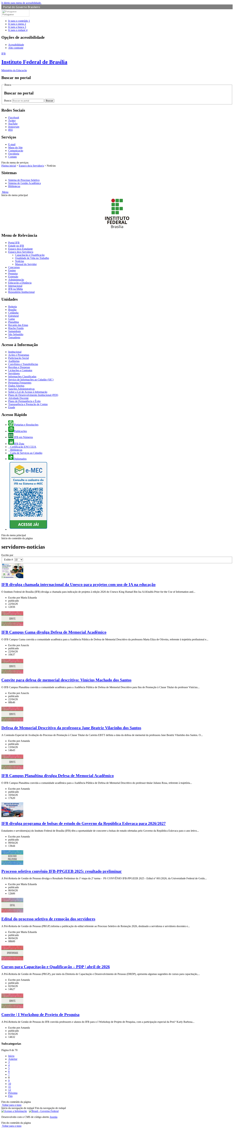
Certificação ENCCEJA (23, 446)
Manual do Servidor (26, 264)
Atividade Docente (18, 398)
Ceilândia (13, 312)
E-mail (11, 144)
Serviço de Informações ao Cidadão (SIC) (30, 379)
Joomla (53, 1116)
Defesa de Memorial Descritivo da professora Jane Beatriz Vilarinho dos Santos (71, 728)
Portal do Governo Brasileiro (21, 7)
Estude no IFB (16, 245)
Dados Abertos (16, 385)
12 (9, 1089)
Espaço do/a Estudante (20, 248)
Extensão (13, 276)
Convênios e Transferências (23, 364)
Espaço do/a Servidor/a (31, 165)
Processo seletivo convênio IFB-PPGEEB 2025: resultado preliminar (61, 871)
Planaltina (13, 322)
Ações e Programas (18, 354)
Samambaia (14, 331)
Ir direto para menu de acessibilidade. (21, 2)
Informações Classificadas (22, 376)
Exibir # (9, 559)
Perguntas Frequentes (19, 382)
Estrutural (13, 315)
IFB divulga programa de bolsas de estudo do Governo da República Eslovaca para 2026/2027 (83, 823)
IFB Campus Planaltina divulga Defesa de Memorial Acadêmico (57, 775)
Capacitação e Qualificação (30, 255)
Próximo (12, 1092)
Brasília (12, 309)
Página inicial (8, 165)
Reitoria (12, 306)
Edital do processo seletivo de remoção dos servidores (48, 919)
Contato (12, 156)
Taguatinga (14, 337)
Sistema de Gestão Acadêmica (24, 183)
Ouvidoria (13, 153)
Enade (11, 407)
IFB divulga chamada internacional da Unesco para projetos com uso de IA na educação (78, 584)
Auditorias (14, 361)
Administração (16, 279)
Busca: (8, 100)
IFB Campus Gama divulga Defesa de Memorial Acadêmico (53, 632)
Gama (11, 318)
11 (9, 1086)
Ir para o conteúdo (19, 20)
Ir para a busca (17, 27)
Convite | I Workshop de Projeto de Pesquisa (40, 1014)
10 (9, 1083)
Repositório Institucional (21, 292)
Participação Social (18, 358)
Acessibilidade (16, 44)
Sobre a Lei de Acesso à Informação (27, 391)
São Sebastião (15, 334)
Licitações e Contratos (20, 370)
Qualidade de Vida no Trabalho (32, 258)
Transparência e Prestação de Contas (28, 404)
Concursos (14, 267)
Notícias (19, 261)
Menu (4, 192)
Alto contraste (15, 47)
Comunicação (15, 150)
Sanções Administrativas (21, 388)
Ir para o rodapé (17, 30)
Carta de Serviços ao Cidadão (26, 452)
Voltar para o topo (11, 1104)
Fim (10, 1096)
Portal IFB (14, 242)
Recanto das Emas (18, 325)
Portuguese (8, 14)
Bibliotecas (14, 186)
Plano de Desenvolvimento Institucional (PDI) (33, 395)
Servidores (14, 373)
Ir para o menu (17, 23)
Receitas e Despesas (19, 367)
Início (11, 1055)
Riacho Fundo (16, 328)
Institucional (14, 351)
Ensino (12, 270)
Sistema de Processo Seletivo (24, 180)
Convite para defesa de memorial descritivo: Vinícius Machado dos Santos (66, 680)
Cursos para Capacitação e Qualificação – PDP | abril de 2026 (55, 966)
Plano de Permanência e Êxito (24, 401)
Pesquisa (13, 273)
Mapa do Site (15, 147)
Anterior (12, 1059)
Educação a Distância (20, 282)
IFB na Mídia (15, 288)
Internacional (15, 285)
